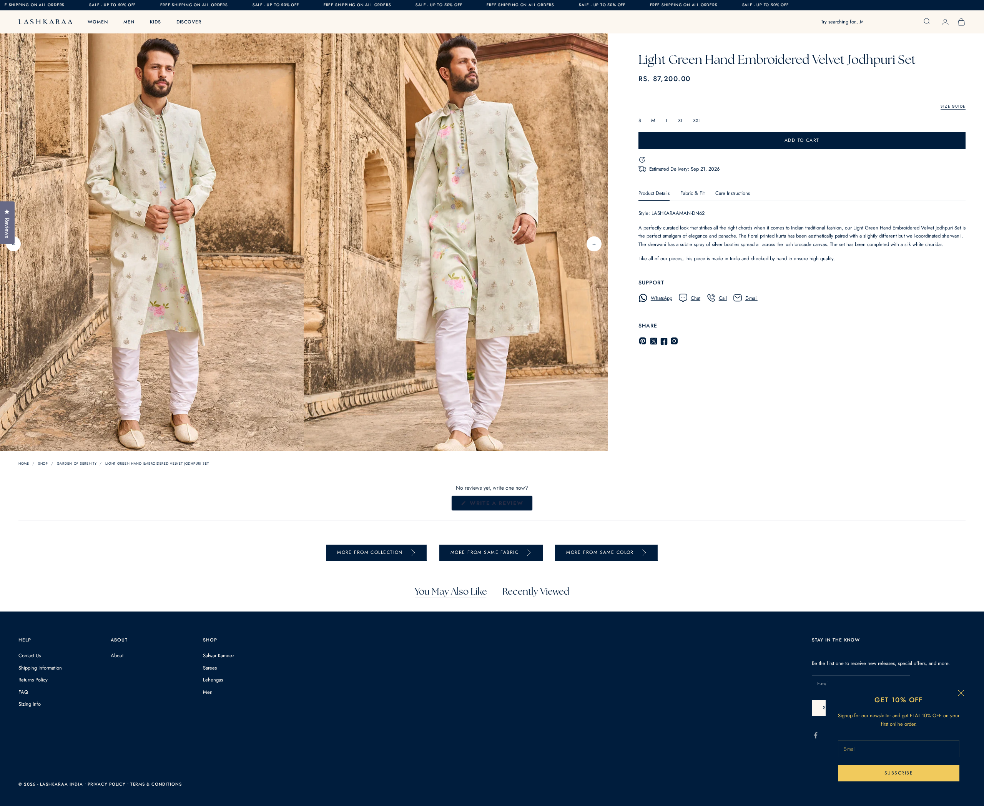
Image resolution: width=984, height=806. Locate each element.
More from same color (600, 552)
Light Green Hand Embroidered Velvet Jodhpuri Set (157, 463)
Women (98, 21)
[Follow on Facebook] (815, 735)
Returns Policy (33, 679)
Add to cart (802, 140)
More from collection (370, 552)
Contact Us (29, 655)
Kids (155, 21)
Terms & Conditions (156, 784)
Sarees (210, 667)
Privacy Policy (107, 784)
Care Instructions (732, 193)
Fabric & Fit (692, 193)
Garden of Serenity (77, 463)
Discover (189, 21)
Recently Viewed (535, 592)
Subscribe (898, 772)
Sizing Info (29, 704)
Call (723, 298)
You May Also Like (451, 592)
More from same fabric (484, 552)
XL (680, 120)
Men (129, 21)
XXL (697, 120)
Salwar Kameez (218, 655)
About (117, 655)
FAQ (23, 692)
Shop (43, 463)
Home (23, 463)
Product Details (654, 193)
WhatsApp (661, 298)
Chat (695, 298)
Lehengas (213, 679)
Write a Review (500, 505)
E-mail (751, 298)
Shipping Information (40, 667)
